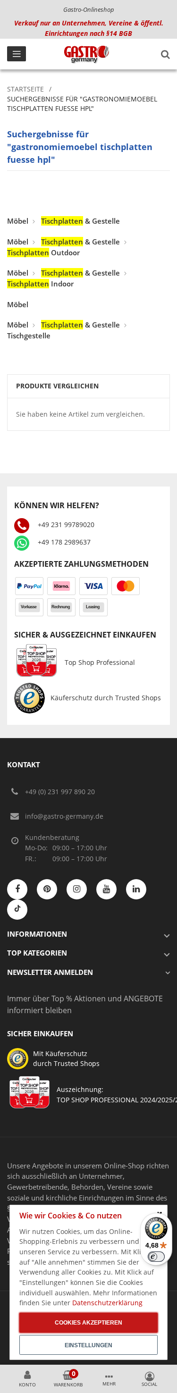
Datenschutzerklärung (107, 1302)
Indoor (40, 283)
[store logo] (86, 54)
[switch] (156, 1256)
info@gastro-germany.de (64, 816)
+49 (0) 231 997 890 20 (60, 791)
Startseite (25, 88)
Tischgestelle (29, 335)
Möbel (17, 221)
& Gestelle (80, 221)
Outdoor (43, 252)
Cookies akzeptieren (88, 1322)
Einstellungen (88, 1345)
